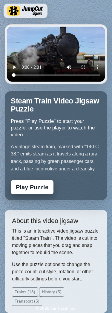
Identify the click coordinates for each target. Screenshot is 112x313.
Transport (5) (27, 301)
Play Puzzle (32, 187)
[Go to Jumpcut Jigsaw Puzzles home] (25, 11)
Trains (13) (25, 291)
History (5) (52, 291)
